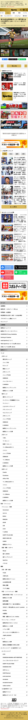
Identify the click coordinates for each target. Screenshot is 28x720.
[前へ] (26, 38)
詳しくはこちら (10, 6)
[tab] (4, 153)
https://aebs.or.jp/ (5, 708)
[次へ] (2, 38)
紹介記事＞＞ (4, 46)
